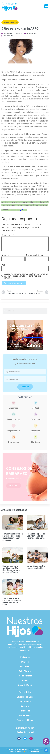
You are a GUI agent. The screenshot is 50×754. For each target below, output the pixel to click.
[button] (46, 6)
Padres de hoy (25, 692)
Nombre (5, 255)
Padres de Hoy (13, 419)
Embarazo (13, 408)
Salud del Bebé (25, 685)
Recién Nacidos (25, 676)
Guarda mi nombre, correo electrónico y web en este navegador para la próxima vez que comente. (26, 276)
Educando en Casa (25, 697)
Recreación (13, 442)
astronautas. (34, 752)
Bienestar (35, 431)
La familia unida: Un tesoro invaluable (36, 567)
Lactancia (25, 680)
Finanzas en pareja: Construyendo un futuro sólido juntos (36, 536)
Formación (35, 419)
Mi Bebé (35, 408)
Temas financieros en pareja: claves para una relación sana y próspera (12, 537)
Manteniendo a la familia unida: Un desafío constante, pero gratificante (11, 569)
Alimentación (25, 715)
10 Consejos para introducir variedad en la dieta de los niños (11, 601)
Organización (13, 431)
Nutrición (35, 442)
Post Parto (25, 666)
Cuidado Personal (10, 22)
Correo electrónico (34, 255)
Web (3, 265)
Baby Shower (25, 671)
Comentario (7, 235)
